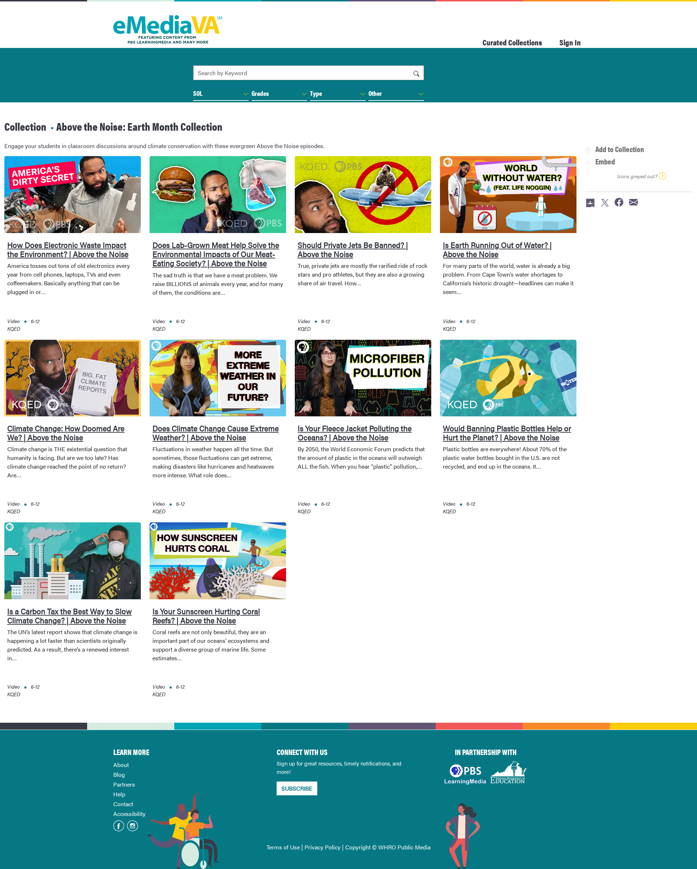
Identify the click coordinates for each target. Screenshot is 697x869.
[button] (246, 94)
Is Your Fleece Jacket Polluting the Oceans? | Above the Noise (355, 432)
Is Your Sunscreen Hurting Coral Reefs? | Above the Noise (206, 615)
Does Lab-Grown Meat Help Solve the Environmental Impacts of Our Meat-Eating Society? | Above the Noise (215, 253)
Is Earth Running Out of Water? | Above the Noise (497, 249)
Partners (124, 784)
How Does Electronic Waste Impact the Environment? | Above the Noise (68, 249)
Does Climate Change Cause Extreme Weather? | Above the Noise (215, 432)
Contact (123, 804)
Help (119, 794)
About (121, 764)
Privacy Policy (323, 847)
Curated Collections (512, 42)
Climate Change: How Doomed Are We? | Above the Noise (66, 432)
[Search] (416, 72)
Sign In (570, 42)
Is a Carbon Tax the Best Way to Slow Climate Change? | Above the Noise (69, 615)
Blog (119, 774)
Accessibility (129, 813)
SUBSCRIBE (297, 788)
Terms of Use (283, 847)
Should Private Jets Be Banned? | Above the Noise (353, 249)
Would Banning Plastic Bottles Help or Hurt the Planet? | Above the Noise (507, 432)
